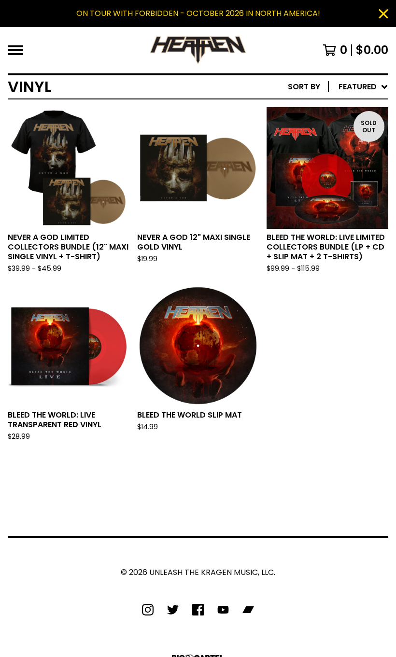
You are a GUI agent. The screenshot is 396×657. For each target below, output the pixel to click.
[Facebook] (198, 610)
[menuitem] (338, 86)
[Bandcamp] (248, 610)
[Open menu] (15, 50)
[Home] (197, 50)
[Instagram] (148, 610)
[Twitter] (173, 610)
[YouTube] (223, 610)
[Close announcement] (383, 13)
